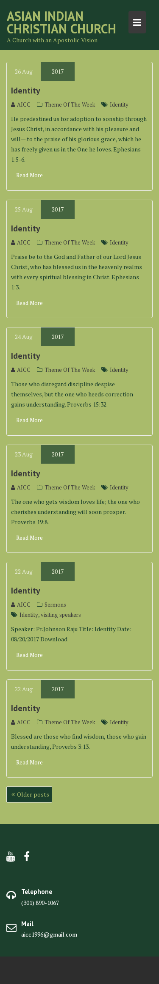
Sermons (55, 604)
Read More (29, 175)
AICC (24, 104)
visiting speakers (61, 614)
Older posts (33, 794)
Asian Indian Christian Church (61, 22)
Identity (25, 90)
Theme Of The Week (70, 104)
